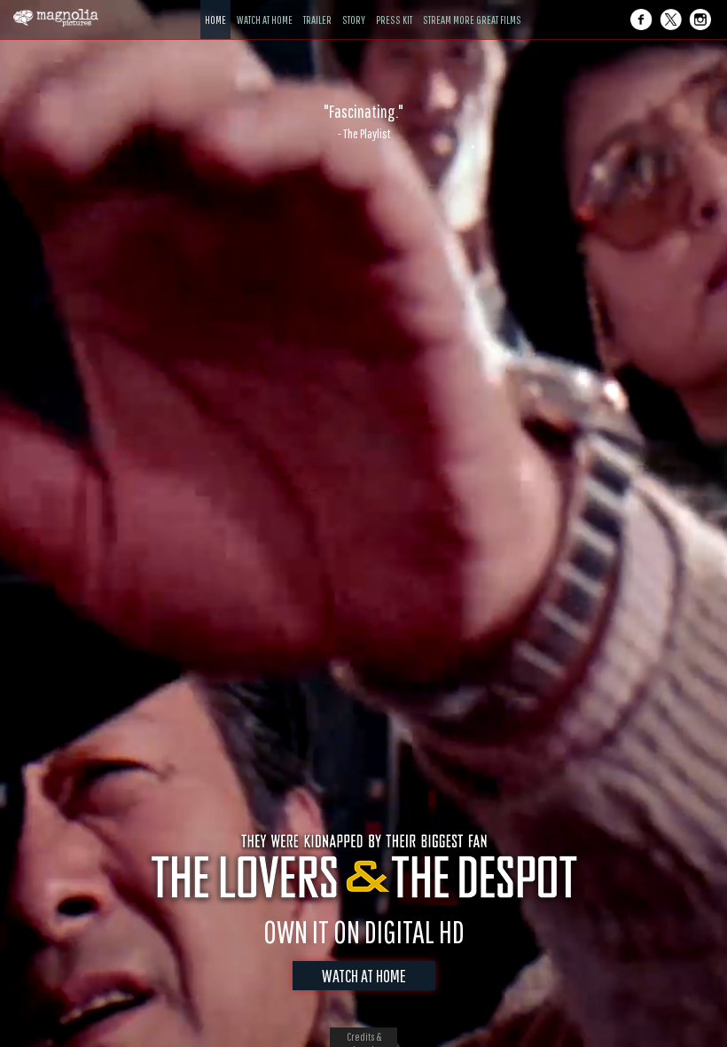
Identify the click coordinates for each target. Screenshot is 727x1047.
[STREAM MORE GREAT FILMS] (472, 6)
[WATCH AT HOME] (264, 6)
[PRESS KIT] (394, 6)
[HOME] (215, 6)
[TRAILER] (317, 6)
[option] (363, 121)
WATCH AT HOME (364, 975)
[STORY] (354, 6)
